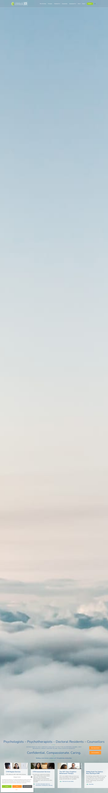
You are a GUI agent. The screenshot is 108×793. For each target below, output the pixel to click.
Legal (16, 789)
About (79, 3)
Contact (89, 3)
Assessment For (72, 3)
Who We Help (43, 3)
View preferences (27, 786)
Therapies (50, 3)
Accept (6, 786)
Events (83, 3)
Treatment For (57, 3)
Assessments (64, 3)
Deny (17, 786)
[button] (31, 777)
